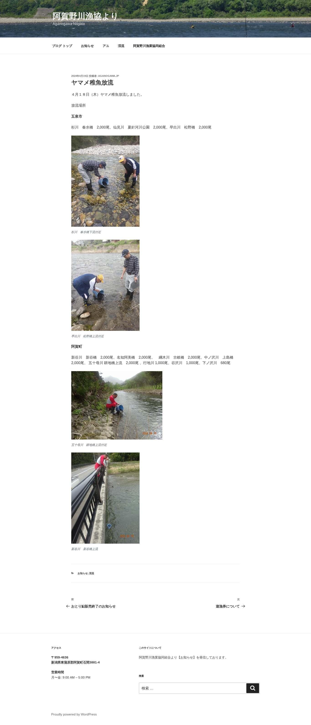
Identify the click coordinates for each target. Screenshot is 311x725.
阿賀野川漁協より (86, 16)
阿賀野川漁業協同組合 (149, 46)
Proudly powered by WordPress (74, 714)
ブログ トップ (62, 46)
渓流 (121, 46)
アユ (106, 46)
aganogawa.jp (108, 76)
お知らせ (87, 46)
